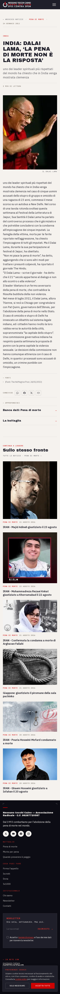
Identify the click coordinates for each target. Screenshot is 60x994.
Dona (5, 878)
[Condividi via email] (38, 393)
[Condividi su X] (31, 393)
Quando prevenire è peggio (16, 857)
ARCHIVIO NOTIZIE (13, 19)
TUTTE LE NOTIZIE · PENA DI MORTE (22, 456)
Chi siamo (8, 895)
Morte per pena (11, 851)
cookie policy (21, 979)
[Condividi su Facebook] (24, 393)
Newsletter (9, 900)
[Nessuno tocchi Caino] (17, 5)
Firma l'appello (10, 868)
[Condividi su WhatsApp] (17, 393)
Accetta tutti (42, 986)
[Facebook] (21, 834)
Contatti (7, 906)
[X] (6, 834)
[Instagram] (28, 834)
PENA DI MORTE (36, 19)
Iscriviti (6, 873)
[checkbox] (8, 937)
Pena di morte (10, 846)
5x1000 (7, 884)
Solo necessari (17, 986)
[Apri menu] (54, 5)
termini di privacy (26, 937)
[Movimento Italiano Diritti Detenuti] (13, 965)
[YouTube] (13, 834)
